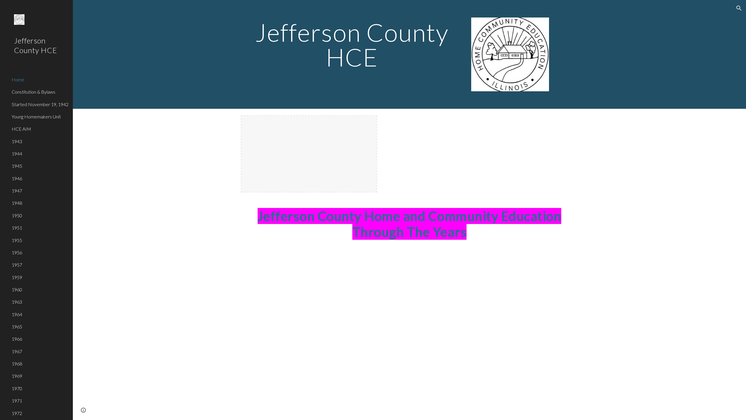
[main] (352, 45)
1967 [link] (17, 351)
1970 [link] (17, 388)
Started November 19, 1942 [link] (40, 104)
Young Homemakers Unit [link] (36, 116)
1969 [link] (17, 376)
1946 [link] (17, 178)
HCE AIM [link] (21, 129)
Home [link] (18, 79)
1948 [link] (17, 203)
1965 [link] (17, 326)
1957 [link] (17, 264)
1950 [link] (17, 215)
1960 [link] (17, 289)
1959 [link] (17, 277)
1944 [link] (17, 153)
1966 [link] (17, 339)
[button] (739, 8)
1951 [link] (17, 227)
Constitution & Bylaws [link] (33, 91)
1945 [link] (17, 166)
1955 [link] (17, 240)
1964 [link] (17, 314)
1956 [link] (17, 252)
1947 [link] (17, 190)
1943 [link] (17, 141)
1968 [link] (17, 363)
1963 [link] (17, 301)
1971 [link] (17, 400)
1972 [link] (17, 413)
